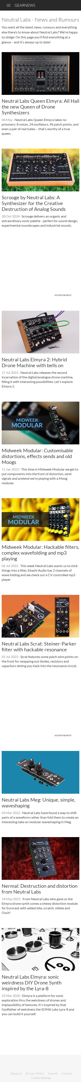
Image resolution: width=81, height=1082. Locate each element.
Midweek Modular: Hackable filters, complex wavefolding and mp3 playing (40, 552)
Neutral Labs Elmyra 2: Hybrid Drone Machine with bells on (34, 362)
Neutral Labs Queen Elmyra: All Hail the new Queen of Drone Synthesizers (40, 106)
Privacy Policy (35, 1073)
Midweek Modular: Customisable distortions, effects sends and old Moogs (37, 456)
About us (16, 1073)
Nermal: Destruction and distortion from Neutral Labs (39, 889)
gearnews (25, 5)
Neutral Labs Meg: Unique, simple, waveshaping (38, 802)
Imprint (53, 1073)
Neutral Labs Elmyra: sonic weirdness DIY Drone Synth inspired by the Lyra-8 (31, 982)
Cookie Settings (41, 1078)
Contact (66, 1073)
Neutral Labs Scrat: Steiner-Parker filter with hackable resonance (39, 646)
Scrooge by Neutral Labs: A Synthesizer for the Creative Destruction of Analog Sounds (34, 203)
